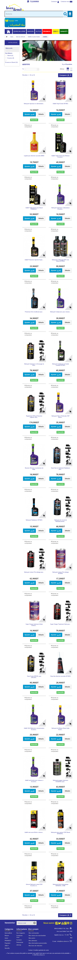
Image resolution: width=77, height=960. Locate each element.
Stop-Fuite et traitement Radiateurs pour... (60, 468)
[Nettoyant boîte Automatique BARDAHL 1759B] (60, 871)
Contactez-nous (65, 1)
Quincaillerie (19, 31)
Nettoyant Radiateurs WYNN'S (34, 520)
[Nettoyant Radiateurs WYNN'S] (34, 506)
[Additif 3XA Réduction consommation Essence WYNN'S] (34, 715)
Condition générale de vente (41, 950)
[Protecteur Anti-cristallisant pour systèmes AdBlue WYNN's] (34, 298)
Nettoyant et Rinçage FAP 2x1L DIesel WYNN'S (60, 260)
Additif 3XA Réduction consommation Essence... (34, 729)
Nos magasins (20, 933)
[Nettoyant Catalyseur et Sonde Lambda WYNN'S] (60, 350)
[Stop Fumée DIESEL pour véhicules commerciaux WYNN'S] (34, 663)
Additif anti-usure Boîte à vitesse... (34, 832)
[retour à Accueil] (6, 37)
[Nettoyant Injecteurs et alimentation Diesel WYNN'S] (34, 90)
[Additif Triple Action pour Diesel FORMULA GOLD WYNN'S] (34, 194)
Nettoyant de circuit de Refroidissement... (60, 520)
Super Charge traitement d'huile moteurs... (34, 625)
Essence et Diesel (11, 62)
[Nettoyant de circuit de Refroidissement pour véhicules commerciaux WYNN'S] (60, 506)
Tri (23, 69)
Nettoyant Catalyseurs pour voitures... (60, 312)
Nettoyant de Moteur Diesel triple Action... (60, 729)
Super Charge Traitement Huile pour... (60, 624)
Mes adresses (33, 940)
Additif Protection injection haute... (34, 260)
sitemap (18, 945)
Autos (38, 31)
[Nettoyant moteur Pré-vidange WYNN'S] (60, 558)
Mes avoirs (32, 938)
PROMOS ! (47, 31)
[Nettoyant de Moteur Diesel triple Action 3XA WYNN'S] (60, 715)
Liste (71, 70)
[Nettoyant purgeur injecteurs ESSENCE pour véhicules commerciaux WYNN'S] (60, 767)
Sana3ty (64, 31)
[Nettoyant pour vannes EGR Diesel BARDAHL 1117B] (60, 819)
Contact (30, 950)
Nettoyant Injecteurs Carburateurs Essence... (60, 208)
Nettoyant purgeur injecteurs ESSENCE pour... (60, 781)
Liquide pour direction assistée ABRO (34, 155)
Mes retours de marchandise (37, 935)
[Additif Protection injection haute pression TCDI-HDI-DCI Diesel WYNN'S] (34, 246)
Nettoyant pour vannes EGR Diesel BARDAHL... (60, 833)
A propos (19, 940)
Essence (10, 58)
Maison (30, 31)
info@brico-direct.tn (63, 941)
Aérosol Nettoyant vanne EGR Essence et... (34, 885)
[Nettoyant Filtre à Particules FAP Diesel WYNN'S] (60, 402)
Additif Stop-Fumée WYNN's (60, 103)
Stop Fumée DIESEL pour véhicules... (34, 677)
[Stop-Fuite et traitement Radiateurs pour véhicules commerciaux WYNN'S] (60, 454)
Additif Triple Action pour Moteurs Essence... (60, 156)
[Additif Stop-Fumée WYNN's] (60, 90)
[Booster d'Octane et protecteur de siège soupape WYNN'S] (34, 454)
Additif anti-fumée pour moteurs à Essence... (34, 781)
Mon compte (33, 929)
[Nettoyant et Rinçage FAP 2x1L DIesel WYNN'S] (60, 246)
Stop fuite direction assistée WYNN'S (60, 676)
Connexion (54, 1)
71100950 (34, 1)
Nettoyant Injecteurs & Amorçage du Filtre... (34, 364)
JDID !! (55, 31)
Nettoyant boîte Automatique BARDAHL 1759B (60, 885)
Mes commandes (34, 933)
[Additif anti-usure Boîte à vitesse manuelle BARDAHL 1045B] (34, 819)
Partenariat (19, 942)
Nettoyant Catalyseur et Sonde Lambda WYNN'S (60, 364)
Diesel (10, 55)
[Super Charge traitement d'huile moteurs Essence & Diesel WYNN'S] (34, 611)
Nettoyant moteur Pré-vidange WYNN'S (60, 573)
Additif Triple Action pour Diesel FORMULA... (34, 208)
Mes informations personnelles (38, 943)
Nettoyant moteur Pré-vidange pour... (34, 572)
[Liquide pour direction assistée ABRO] (34, 142)
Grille (68, 70)
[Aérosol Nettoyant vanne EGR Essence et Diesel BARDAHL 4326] (34, 871)
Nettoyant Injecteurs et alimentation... (34, 103)
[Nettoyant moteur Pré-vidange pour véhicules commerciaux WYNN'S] (34, 558)
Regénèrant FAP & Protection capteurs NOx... (34, 416)
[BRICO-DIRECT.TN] (15, 7)
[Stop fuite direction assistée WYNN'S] (60, 663)
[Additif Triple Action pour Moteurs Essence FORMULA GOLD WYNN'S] (60, 142)
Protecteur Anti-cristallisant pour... (34, 312)
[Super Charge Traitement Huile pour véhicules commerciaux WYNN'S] (60, 611)
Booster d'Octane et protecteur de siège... (34, 468)
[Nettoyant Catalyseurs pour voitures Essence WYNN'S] (60, 298)
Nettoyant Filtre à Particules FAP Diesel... (60, 416)
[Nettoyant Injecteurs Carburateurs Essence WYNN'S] (60, 194)
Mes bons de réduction (35, 945)
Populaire (7, 943)
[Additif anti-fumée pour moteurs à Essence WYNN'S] (34, 767)
